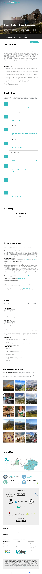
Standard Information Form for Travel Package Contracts (33, 547)
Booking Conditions (31, 545)
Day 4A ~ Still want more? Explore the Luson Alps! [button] (23, 170)
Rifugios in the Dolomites (29, 275)
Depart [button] (14, 160)
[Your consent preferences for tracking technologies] (40, 572)
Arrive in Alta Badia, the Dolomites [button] (21, 108)
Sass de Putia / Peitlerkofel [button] (19, 147)
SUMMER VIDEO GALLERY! (22, 278)
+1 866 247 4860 (17, 2)
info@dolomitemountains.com (12, 3)
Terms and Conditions (31, 552)
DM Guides (5, 548)
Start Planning (34, 42)
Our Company (5, 543)
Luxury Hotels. (25, 259)
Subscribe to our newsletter (20, 546)
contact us (35, 259)
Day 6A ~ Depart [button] (16, 197)
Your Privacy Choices (23, 572)
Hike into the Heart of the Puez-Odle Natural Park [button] (23, 134)
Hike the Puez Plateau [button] (17, 120)
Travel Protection (31, 543)
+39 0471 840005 (14, 1)
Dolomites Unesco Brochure (20, 543)
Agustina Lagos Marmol (7, 545)
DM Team (5, 546)
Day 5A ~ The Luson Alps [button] (18, 184)
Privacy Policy (30, 549)
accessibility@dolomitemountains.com (26, 566)
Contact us (11, 64)
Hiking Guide (16, 355)
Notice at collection (15, 572)
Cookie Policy (30, 550)
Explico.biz (15, 570)
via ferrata (16, 288)
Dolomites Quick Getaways (9, 22)
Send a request (18, 548)
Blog (16, 545)
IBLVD (12, 570)
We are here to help (12, 476)
